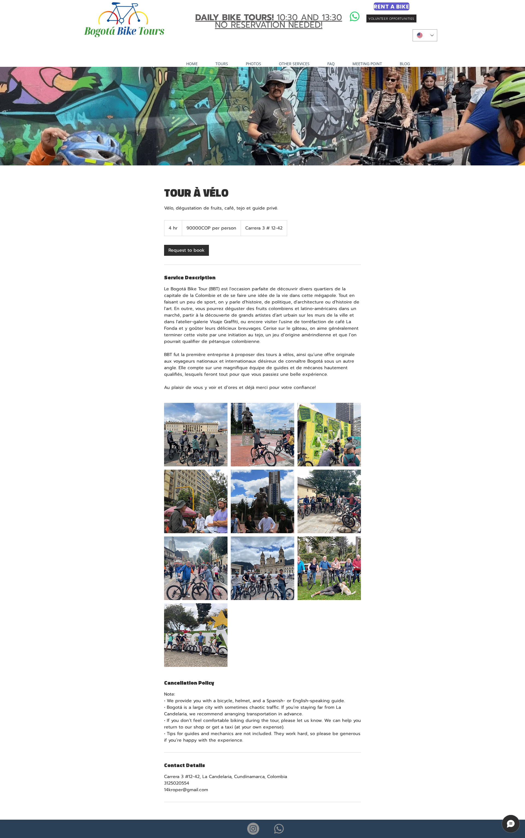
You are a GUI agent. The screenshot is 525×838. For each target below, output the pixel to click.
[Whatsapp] (355, 16)
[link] (186, 250)
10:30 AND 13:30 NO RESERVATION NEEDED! (268, 21)
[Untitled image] (196, 434)
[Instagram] (253, 829)
